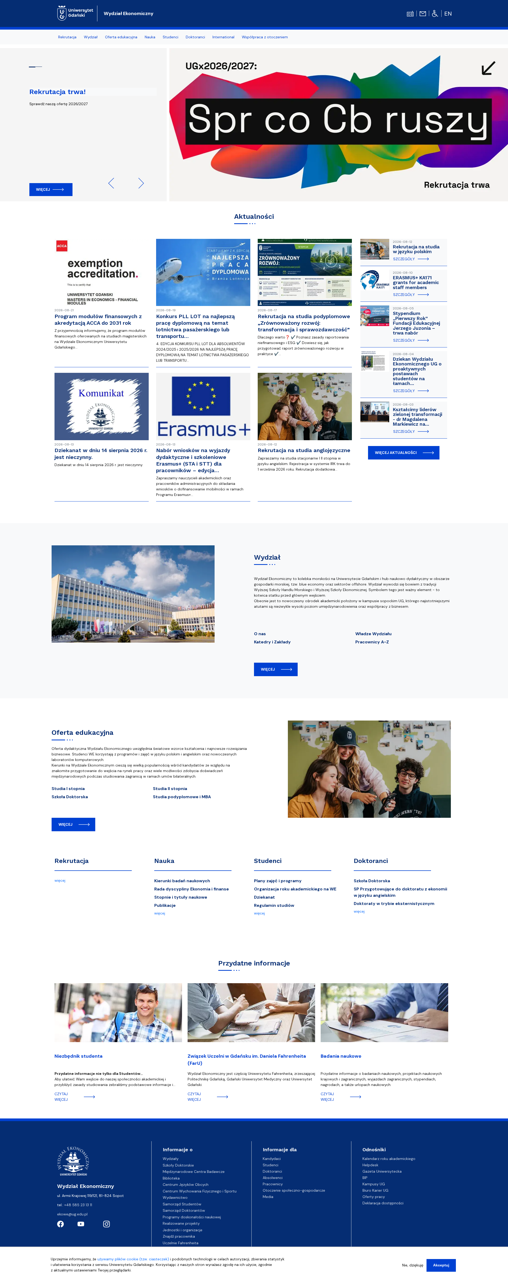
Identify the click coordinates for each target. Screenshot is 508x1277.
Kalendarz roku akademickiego (388, 1158)
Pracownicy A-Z (372, 642)
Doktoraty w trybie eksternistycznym (394, 903)
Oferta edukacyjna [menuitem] (121, 37)
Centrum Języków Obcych (185, 1184)
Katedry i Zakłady (272, 642)
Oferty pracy (373, 1196)
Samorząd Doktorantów (184, 1210)
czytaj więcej (61, 1097)
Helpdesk (370, 1165)
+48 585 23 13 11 (78, 1204)
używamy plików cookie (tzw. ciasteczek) (133, 1259)
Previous (113, 183)
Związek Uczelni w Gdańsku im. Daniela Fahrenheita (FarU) (247, 1059)
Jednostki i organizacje (182, 1230)
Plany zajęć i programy (278, 881)
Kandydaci (272, 1158)
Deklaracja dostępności (382, 1203)
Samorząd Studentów (182, 1204)
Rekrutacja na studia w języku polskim (416, 249)
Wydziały (171, 1158)
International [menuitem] (223, 37)
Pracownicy (273, 1184)
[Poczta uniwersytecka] (423, 13)
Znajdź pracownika (179, 1236)
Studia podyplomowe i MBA (182, 797)
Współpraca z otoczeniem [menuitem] (265, 37)
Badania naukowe (341, 1056)
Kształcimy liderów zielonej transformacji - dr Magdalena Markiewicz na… (417, 417)
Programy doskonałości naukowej (192, 1217)
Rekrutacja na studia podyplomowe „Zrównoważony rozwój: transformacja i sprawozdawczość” (304, 323)
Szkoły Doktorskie (178, 1165)
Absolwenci (273, 1177)
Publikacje (165, 905)
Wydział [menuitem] (91, 37)
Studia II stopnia (170, 788)
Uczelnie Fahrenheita (180, 1243)
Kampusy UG (373, 1184)
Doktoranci (371, 861)
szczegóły (404, 259)
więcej (268, 669)
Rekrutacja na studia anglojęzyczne (304, 450)
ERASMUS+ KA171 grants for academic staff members (416, 282)
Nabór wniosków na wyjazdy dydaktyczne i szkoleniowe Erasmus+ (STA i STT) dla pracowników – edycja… (193, 460)
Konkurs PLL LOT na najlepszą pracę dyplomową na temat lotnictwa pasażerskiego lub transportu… (195, 326)
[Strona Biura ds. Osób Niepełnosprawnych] (435, 13)
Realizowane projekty (181, 1223)
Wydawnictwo (175, 1197)
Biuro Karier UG (375, 1190)
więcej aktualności (396, 452)
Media (268, 1196)
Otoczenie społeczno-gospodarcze (294, 1190)
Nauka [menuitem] (150, 37)
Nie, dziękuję (412, 1265)
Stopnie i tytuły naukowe (180, 897)
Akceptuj (441, 1265)
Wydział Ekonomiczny (128, 13)
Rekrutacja (72, 861)
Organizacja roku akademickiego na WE (295, 889)
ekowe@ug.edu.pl (72, 1214)
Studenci (268, 861)
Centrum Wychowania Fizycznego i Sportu (200, 1191)
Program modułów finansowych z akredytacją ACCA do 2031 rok (98, 319)
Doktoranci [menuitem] (195, 37)
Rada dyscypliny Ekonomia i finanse (191, 889)
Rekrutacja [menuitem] (67, 37)
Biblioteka (171, 1178)
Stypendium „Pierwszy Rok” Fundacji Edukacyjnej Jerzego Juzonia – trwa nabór (416, 323)
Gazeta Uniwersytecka (382, 1171)
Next (138, 183)
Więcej (43, 189)
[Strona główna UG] (75, 13)
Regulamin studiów (274, 905)
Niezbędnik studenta (79, 1056)
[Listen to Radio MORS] (410, 13)
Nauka (164, 861)
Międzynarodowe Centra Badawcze (194, 1171)
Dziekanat (264, 897)
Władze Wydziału (373, 634)
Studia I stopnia (68, 788)
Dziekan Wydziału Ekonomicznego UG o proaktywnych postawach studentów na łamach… (417, 371)
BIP (365, 1177)
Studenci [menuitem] (170, 37)
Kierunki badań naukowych (182, 881)
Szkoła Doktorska (70, 797)
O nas (260, 634)
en (448, 13)
